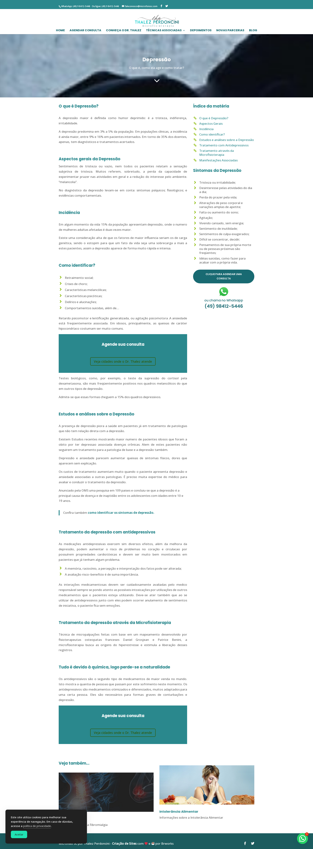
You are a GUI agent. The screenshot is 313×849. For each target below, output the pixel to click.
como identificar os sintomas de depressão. (121, 513)
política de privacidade (37, 826)
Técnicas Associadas (164, 30)
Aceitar (19, 834)
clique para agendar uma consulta (224, 276)
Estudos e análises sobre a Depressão (226, 140)
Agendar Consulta (85, 30)
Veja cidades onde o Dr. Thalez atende (123, 361)
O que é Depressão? (213, 118)
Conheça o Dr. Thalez (123, 30)
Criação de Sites (124, 843)
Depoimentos (201, 30)
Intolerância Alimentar (178, 811)
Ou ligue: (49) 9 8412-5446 (105, 6)
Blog (253, 30)
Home (60, 30)
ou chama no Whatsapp (223, 300)
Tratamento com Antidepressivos (224, 145)
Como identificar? (212, 134)
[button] (302, 838)
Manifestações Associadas (218, 160)
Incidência (206, 129)
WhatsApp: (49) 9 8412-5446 (75, 6)
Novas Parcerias (230, 30)
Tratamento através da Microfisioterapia (216, 153)
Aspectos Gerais (211, 123)
